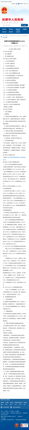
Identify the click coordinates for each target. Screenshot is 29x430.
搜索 (25, 25)
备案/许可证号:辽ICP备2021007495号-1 (8, 416)
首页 (10, 35)
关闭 (23, 46)
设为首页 (6, 411)
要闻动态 (11, 29)
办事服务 (25, 29)
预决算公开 (19, 35)
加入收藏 (11, 411)
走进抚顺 (18, 32)
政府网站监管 (6, 407)
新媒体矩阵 (13, 3)
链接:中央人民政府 (5, 400)
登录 (25, 3)
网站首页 (4, 29)
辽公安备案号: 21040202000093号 (7, 419)
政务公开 (18, 29)
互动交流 (4, 32)
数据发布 (11, 32)
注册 (27, 3)
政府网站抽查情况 (16, 407)
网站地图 (17, 411)
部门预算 (24, 35)
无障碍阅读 (21, 3)
